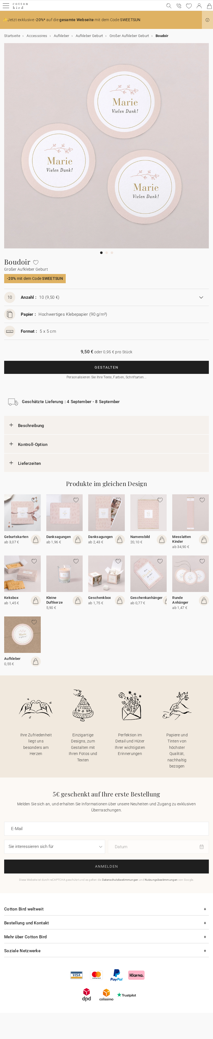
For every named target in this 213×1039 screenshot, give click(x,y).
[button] (207, 20)
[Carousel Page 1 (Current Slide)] (101, 252)
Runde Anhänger (180, 600)
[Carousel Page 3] (112, 252)
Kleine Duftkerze (54, 600)
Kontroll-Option (33, 444)
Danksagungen (58, 537)
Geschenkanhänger (146, 598)
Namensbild (140, 537)
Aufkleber (12, 659)
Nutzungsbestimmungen (161, 879)
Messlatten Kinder (181, 539)
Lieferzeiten (29, 463)
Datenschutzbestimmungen (120, 879)
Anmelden (106, 866)
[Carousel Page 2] (106, 252)
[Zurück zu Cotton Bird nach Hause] (20, 8)
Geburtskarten (16, 537)
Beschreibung (31, 425)
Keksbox (11, 598)
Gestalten (106, 367)
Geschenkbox (99, 598)
